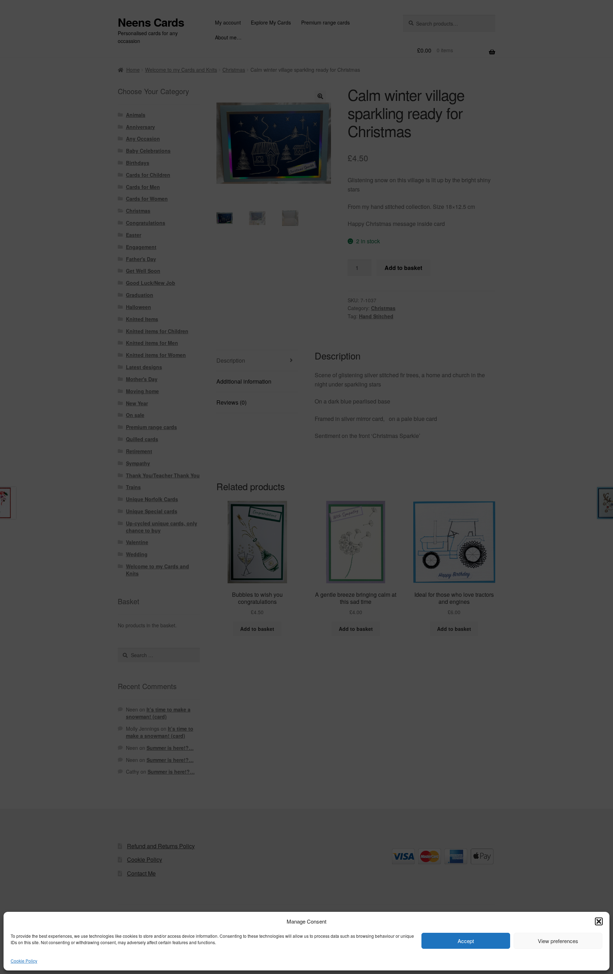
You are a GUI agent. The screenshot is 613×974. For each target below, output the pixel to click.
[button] (598, 921)
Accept (466, 941)
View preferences (558, 941)
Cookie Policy (24, 961)
